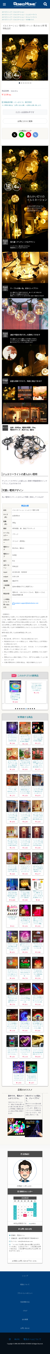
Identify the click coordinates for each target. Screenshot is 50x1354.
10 (34, 708)
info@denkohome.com (25, 1241)
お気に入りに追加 (25, 121)
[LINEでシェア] (21, 134)
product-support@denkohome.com (26, 603)
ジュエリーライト (31, 14)
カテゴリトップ (7, 12)
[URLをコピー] (35, 134)
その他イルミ (30, 19)
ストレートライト (31, 17)
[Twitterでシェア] (14, 134)
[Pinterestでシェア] (28, 134)
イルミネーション (18, 12)
